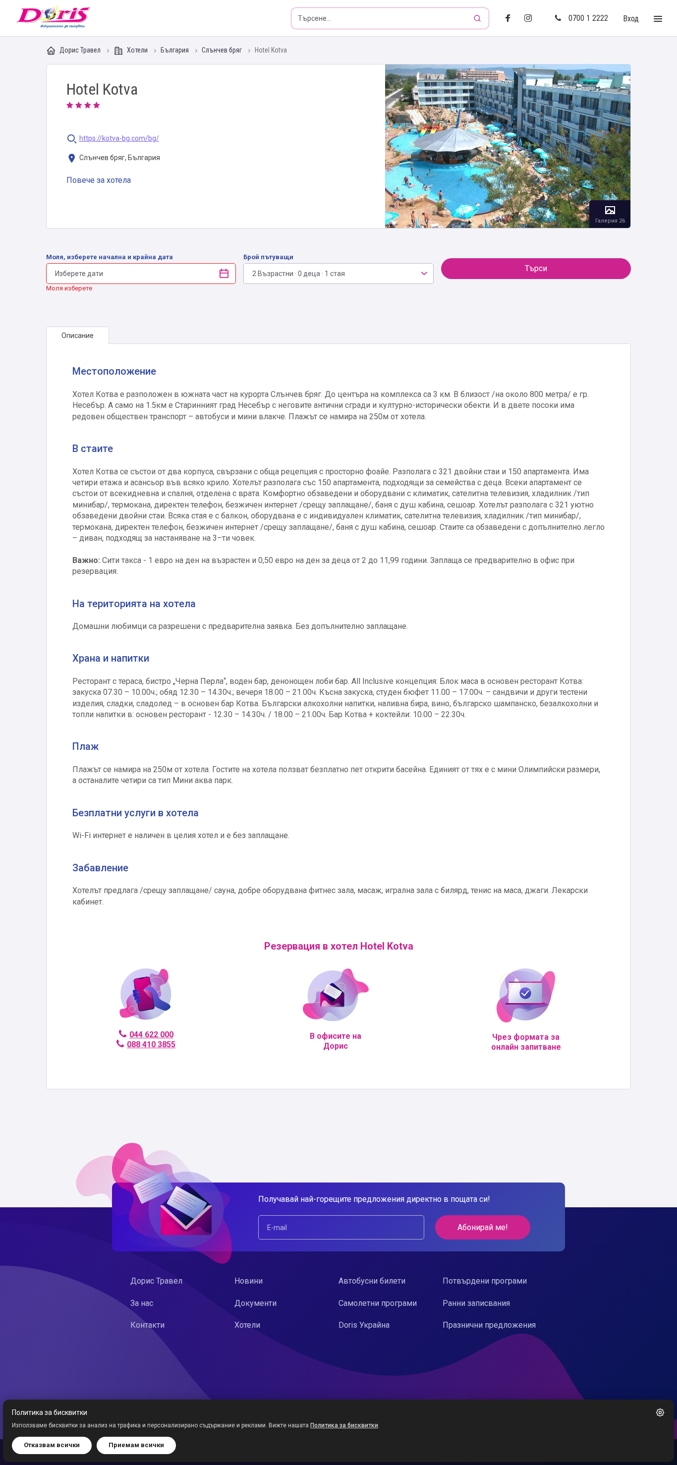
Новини (248, 1281)
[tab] (78, 335)
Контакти (147, 1325)
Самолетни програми (377, 1303)
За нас (141, 1303)
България (175, 50)
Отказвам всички (52, 1445)
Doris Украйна (364, 1325)
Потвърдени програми (485, 1281)
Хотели (137, 50)
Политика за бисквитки (344, 1425)
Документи (255, 1303)
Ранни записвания (476, 1303)
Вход (631, 18)
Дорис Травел (80, 50)
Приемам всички (136, 1445)
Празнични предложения (489, 1325)
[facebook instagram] (532, 18)
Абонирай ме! (482, 1227)
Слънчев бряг (222, 50)
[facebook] (510, 18)
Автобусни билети (371, 1281)
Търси (536, 268)
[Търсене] (478, 18)
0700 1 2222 (588, 18)
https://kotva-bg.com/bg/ (119, 138)
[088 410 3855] (145, 998)
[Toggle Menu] (658, 19)
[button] (660, 1412)
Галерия (507, 146)
